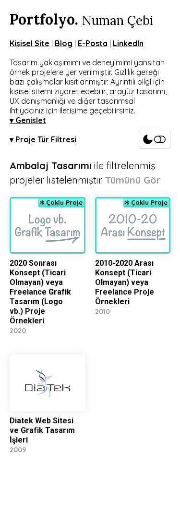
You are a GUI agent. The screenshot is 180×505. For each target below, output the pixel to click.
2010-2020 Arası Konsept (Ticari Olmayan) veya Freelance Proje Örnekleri (124, 282)
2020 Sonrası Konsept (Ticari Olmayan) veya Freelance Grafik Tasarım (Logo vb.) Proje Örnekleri (40, 292)
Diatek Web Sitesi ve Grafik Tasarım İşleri (42, 430)
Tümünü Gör (133, 180)
